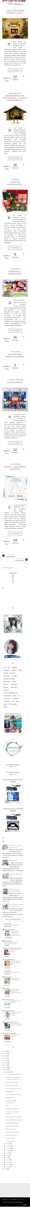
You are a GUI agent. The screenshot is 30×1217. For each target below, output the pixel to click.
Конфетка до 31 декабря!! (12, 1126)
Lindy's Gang (8, 941)
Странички (6, 701)
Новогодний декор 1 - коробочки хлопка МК (15, 1024)
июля (7, 1153)
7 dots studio (7, 923)
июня (7, 1155)
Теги (12, 701)
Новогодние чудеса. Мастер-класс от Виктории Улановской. (15, 991)
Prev (5, 115)
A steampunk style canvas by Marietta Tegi (15, 962)
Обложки (6, 687)
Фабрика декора (8, 999)
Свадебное (16, 698)
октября (8, 1146)
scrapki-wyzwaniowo (10, 1033)
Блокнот (14, 670)
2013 (5, 1070)
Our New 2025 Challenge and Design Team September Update (15, 933)
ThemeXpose (20, 1199)
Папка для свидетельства (10, 693)
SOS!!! (7, 1106)
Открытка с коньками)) (15, 272)
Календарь (11, 379)
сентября (8, 1148)
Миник (14, 681)
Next (25, 115)
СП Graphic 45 (7, 698)
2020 (5, 1053)
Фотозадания (15, 352)
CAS (5, 667)
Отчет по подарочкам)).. (15, 183)
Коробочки (6, 676)
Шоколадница (13, 704)
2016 (5, 1063)
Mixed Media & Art (9, 1011)
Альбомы (14, 667)
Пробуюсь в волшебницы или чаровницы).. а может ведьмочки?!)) (15, 96)
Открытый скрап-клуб (10, 1022)
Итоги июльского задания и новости (14, 979)
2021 (5, 1051)
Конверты (12, 673)
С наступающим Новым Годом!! (15, 12)
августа (8, 1150)
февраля (8, 1164)
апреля (7, 1160)
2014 (5, 1067)
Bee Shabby (7, 971)
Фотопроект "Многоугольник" (15, 355)
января (7, 1167)
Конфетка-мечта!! (10, 1097)
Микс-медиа (7, 681)
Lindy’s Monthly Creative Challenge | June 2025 (11, 943)
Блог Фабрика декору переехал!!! (15, 1001)
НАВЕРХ (24, 1204)
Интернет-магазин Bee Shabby (12, 972)
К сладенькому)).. (10, 1141)
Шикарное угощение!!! (11, 1135)
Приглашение (7, 695)
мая (7, 1157)
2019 (5, 1056)
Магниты (14, 676)
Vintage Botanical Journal (11, 925)
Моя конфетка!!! (13, 860)
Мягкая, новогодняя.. (11, 1129)
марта (7, 1162)
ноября (8, 1143)
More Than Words (9, 929)
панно (5, 707)
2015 (5, 1065)
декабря (8, 1072)
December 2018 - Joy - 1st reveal (15, 1035)
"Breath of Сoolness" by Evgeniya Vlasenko (16, 1013)
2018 (5, 1058)
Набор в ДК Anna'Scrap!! (12, 1109)
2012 (5, 1169)
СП (19, 695)
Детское (6, 673)
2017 (5, 1060)
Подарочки (15, 179)
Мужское (6, 684)
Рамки (14, 695)
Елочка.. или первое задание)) (15, 468)
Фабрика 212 (7, 977)
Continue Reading (15, 70)
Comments (15, 77)
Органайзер (14, 687)
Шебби (5, 704)
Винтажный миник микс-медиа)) (14, 1120)
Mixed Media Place (9, 959)
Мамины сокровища (9, 678)
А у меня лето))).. (10, 1138)
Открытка (6, 690)
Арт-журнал (7, 670)
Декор (20, 670)
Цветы (17, 701)
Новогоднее (17, 269)
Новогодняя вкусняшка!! (12, 1132)
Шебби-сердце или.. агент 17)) (13, 1117)
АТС (9, 667)
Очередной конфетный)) (12, 1123)
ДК (11, 269)
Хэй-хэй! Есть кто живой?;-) (14, 950)
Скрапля (6, 988)
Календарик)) (15, 382)
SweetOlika (9, 1199)
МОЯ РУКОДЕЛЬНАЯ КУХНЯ (13, 948)
